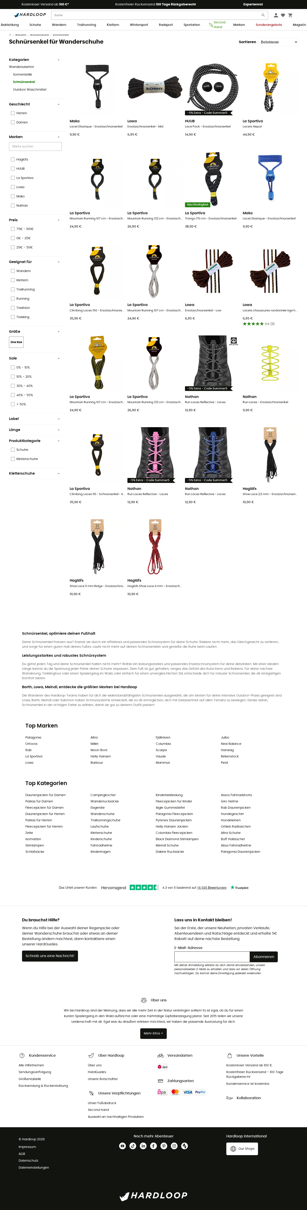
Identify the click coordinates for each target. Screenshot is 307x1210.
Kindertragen (101, 851)
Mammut (163, 762)
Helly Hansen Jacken (172, 826)
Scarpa (161, 750)
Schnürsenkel (24, 82)
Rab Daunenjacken (236, 807)
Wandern (59, 25)
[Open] (59, 146)
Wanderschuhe (103, 814)
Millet (94, 744)
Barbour (97, 762)
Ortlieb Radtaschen (236, 826)
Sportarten (192, 25)
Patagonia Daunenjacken (240, 851)
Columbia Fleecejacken (174, 833)
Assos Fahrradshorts (236, 795)
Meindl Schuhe (167, 845)
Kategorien (19, 60)
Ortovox (31, 744)
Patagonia (33, 737)
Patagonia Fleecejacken (174, 814)
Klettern (113, 25)
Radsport (166, 25)
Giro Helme (229, 801)
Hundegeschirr (232, 814)
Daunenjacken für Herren (45, 814)
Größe (14, 331)
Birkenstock (230, 756)
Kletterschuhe (22, 473)
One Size (16, 342)
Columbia (163, 744)
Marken (239, 25)
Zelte (29, 833)
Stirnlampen (34, 845)
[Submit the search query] (263, 16)
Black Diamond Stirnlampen (177, 839)
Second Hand (218, 25)
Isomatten (33, 839)
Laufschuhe (100, 826)
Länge (14, 430)
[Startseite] (12, 35)
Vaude (161, 756)
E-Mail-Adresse (188, 948)
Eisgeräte (98, 807)
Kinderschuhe (101, 839)
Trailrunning (86, 25)
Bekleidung (10, 25)
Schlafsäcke (34, 851)
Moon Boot (99, 750)
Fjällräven (163, 737)
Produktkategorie (24, 441)
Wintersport (139, 25)
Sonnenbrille (22, 74)
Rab (28, 750)
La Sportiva (33, 756)
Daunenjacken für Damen (45, 795)
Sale (13, 358)
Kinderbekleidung (169, 795)
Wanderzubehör (39, 35)
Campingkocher (103, 795)
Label (14, 419)
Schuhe (35, 25)
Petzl (224, 762)
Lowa (29, 762)
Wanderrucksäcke (105, 801)
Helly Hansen (101, 756)
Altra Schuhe (231, 833)
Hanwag (227, 750)
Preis (13, 220)
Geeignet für (20, 262)
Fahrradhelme (101, 845)
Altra (94, 737)
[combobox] (36, 146)
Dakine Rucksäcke (170, 851)
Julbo (225, 737)
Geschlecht (19, 104)
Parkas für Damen (39, 801)
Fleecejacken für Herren (44, 826)
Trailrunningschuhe (105, 820)
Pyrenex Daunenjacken (174, 820)
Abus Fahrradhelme (236, 845)
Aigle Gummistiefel (170, 807)
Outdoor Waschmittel (29, 89)
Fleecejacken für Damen (44, 807)
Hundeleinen (231, 820)
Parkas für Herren (38, 820)
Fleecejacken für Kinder (174, 801)
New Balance (231, 744)
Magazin (299, 25)
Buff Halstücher (233, 839)
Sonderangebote (269, 25)
